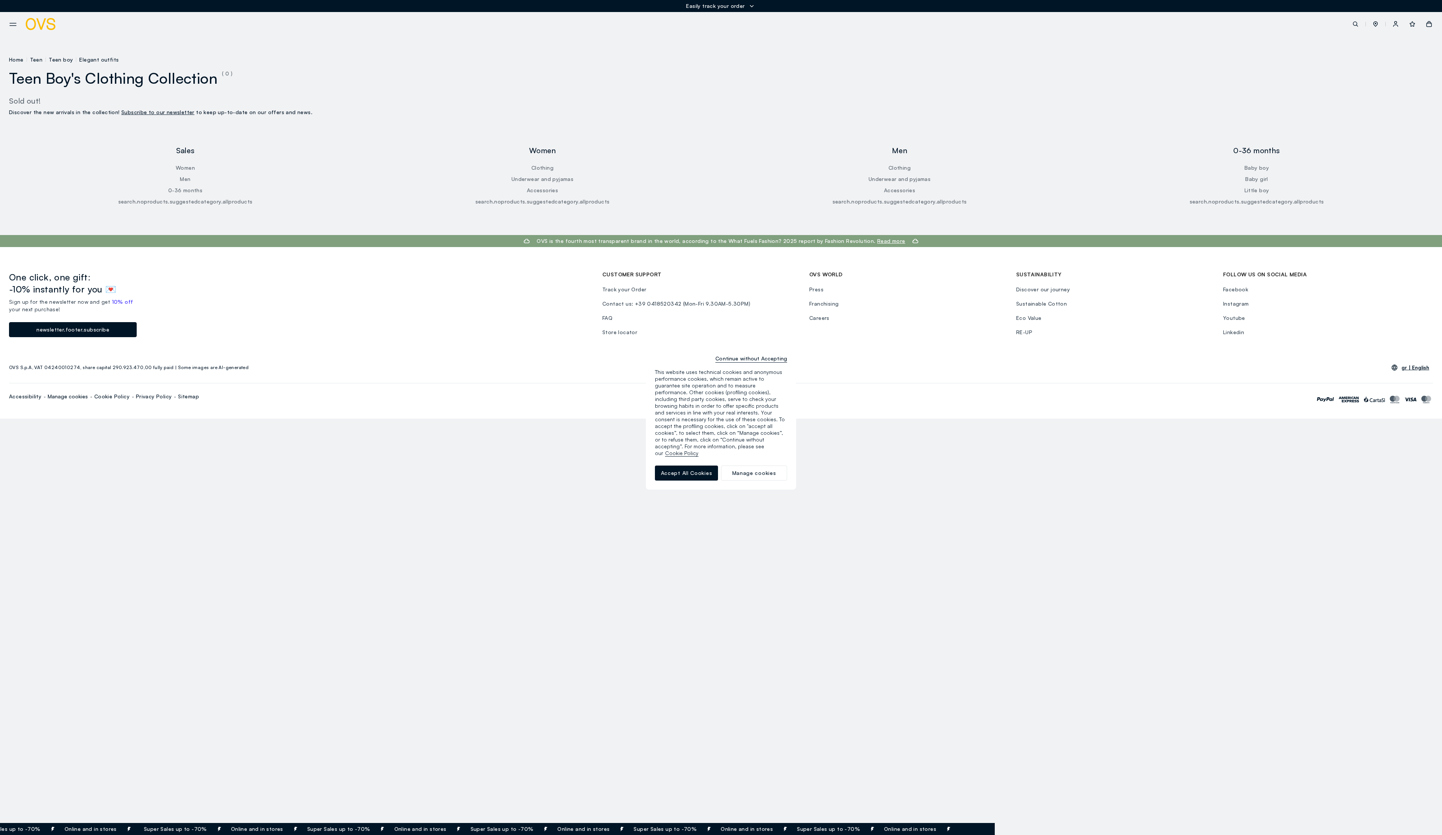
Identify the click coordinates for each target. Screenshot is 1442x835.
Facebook (1235, 289)
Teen (36, 59)
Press (816, 289)
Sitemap (188, 396)
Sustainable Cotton (1041, 303)
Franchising (824, 303)
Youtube (1234, 318)
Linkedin (1233, 332)
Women (185, 167)
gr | (1415, 368)
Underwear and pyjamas (542, 179)
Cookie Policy (112, 396)
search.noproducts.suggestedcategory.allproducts (185, 201)
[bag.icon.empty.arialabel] (1429, 24)
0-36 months (185, 190)
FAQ (607, 318)
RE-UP (1024, 332)
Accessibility (25, 396)
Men (185, 179)
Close (975, 829)
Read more (891, 241)
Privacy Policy (154, 396)
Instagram (1236, 303)
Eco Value (1029, 318)
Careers (819, 318)
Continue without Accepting (751, 358)
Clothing (542, 167)
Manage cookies (68, 396)
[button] (1375, 24)
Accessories (542, 190)
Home (16, 59)
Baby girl (1256, 179)
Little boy (1256, 190)
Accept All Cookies (686, 473)
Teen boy (61, 59)
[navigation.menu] (13, 24)
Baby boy (1256, 167)
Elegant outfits (99, 59)
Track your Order (624, 289)
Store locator (619, 332)
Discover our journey (1043, 289)
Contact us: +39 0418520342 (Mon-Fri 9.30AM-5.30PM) (676, 303)
